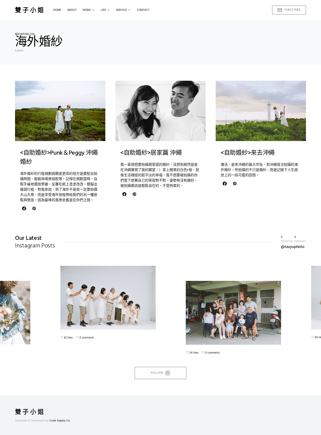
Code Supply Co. (59, 420)
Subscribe (292, 10)
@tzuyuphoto (292, 247)
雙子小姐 (30, 10)
